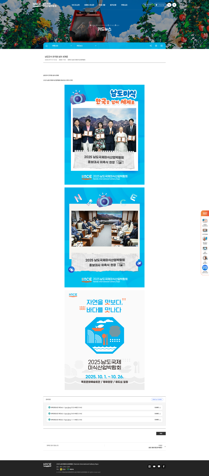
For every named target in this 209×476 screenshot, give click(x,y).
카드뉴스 (78, 46)
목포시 (69, 469)
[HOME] (46, 45)
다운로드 (157, 407)
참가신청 (113, 5)
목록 (161, 433)
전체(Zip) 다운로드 (157, 399)
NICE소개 (75, 5)
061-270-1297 (65, 467)
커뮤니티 (124, 5)
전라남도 (63, 469)
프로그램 (102, 5)
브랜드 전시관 (89, 5)
